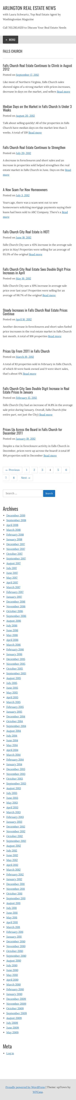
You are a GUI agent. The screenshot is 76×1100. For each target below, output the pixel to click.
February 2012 (15, 874)
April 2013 (12, 807)
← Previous (12, 470)
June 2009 (12, 1027)
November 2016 (15, 606)
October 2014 (14, 721)
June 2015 (12, 687)
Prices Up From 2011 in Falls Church (26, 351)
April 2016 (12, 640)
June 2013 (12, 798)
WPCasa (38, 1092)
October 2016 (14, 611)
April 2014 (12, 750)
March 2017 (13, 587)
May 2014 (12, 745)
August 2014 (13, 731)
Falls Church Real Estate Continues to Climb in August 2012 (37, 67)
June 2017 (12, 573)
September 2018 (16, 520)
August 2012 (13, 845)
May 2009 (12, 1032)
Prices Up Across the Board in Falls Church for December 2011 (32, 431)
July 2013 (11, 793)
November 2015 (15, 663)
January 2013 (14, 821)
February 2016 (15, 649)
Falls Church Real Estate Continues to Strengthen (34, 147)
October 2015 (14, 668)
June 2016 (12, 630)
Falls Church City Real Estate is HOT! (26, 231)
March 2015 (13, 702)
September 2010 (16, 955)
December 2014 (15, 716)
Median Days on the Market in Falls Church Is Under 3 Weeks (37, 108)
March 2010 (13, 984)
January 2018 (14, 539)
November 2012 (15, 831)
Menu (11, 39)
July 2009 (12, 1022)
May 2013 (12, 802)
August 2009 (14, 1018)
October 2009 (15, 1008)
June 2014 (12, 740)
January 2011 (14, 936)
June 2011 (11, 912)
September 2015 (16, 673)
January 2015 (14, 711)
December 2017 (15, 544)
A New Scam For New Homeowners (25, 189)
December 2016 (15, 601)
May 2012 (12, 860)
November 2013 (15, 774)
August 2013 (13, 788)
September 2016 (16, 616)
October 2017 (14, 553)
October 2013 (14, 778)
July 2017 (11, 568)
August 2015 (13, 678)
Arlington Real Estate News (29, 7)
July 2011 (11, 908)
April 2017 (12, 582)
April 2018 (12, 525)
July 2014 (11, 735)
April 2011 (12, 922)
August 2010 (13, 960)
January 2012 (14, 879)
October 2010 (14, 951)
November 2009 (16, 1003)
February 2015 (15, 707)
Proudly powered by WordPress (25, 1087)
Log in (10, 1053)
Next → (25, 477)
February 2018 (15, 534)
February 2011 (14, 932)
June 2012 (12, 855)
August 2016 (13, 620)
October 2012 (14, 836)
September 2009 (16, 1013)
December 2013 (15, 769)
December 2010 (15, 941)
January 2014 (14, 764)
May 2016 (12, 635)
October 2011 (14, 893)
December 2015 (15, 659)
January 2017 (14, 596)
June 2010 (12, 970)
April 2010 (12, 979)
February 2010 (15, 989)
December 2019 (15, 515)
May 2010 (12, 975)
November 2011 (15, 888)
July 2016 (11, 625)
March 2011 (13, 927)
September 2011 (15, 898)
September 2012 (16, 841)
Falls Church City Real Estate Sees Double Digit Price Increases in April (37, 270)
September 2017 (16, 558)
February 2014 (15, 759)
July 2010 (11, 965)
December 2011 (15, 884)
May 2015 (12, 692)
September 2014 (16, 726)
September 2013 (16, 783)
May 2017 (11, 577)
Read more (63, 91)
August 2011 (13, 903)
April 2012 (12, 865)
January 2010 (14, 994)
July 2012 (11, 850)
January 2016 (14, 654)
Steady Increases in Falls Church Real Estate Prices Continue (35, 311)
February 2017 (15, 592)
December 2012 (15, 826)
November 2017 (15, 549)
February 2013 (15, 817)
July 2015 (11, 683)
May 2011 (11, 917)
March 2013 (13, 812)
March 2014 (13, 754)
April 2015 (12, 697)
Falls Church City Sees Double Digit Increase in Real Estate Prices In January (36, 390)
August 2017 (13, 563)
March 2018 (13, 529)
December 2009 (16, 999)
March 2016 (13, 644)
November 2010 (15, 946)
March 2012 (13, 869)
